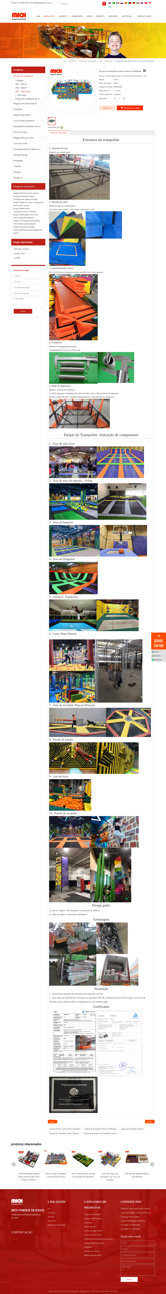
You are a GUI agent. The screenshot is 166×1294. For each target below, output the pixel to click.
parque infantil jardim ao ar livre (25, 214)
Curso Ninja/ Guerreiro (23, 120)
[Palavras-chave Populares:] (104, 3)
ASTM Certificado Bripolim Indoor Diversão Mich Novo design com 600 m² (29, 1177)
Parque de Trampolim (23, 76)
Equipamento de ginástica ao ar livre (98, 1239)
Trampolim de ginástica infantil (25, 199)
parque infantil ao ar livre (23, 202)
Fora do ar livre (20, 132)
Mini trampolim (90, 1226)
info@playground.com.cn (42, 3)
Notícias (51, 1217)
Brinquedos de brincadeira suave (28, 149)
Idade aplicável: (104, 91)
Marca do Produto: (105, 83)
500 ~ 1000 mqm (22, 91)
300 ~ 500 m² (21, 88)
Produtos (51, 1213)
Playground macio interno (25, 103)
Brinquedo (18, 160)
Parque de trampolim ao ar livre (29, 98)
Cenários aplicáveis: (106, 94)
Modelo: (102, 80)
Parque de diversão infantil (23, 196)
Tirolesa (17, 166)
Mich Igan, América (21, 249)
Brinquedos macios (91, 1251)
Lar (49, 1208)
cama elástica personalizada (24, 224)
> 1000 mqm (20, 95)
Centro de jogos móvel (93, 1231)
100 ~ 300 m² (21, 84)
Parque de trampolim (92, 1214)
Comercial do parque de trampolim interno (100, 1133)
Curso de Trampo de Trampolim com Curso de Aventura (110, 1177)
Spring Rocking (20, 155)
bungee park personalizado (24, 227)
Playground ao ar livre (23, 137)
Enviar (23, 311)
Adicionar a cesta (131, 108)
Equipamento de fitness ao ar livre (28, 126)
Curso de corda (20, 143)
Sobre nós (52, 1221)
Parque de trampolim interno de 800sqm (101, 1129)
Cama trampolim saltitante (23, 217)
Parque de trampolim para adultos (26, 221)
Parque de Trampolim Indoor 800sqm (64, 1133)
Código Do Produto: (106, 87)
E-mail (157, 652)
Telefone (158, 656)
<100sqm (19, 80)
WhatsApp (158, 660)
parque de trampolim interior (132, 1129)
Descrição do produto (59, 133)
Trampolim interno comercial (24, 211)
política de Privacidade (56, 1225)
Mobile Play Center (22, 115)
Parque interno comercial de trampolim (64, 1129)
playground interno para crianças (26, 193)
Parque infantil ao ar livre (94, 1243)
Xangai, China (19, 253)
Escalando (17, 109)
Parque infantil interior (93, 1218)
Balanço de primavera (92, 1255)
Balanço (17, 172)
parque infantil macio (21, 208)
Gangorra (17, 177)
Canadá (17, 258)
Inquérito (107, 108)
